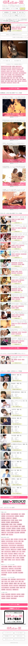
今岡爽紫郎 (19, 524)
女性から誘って (20, 545)
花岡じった (4, 532)
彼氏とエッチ (13, 549)
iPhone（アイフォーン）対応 (6, 68)
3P (23, 553)
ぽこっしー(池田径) (14, 526)
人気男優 (10, 566)
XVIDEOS (8, 596)
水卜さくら (15, 82)
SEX (22, 68)
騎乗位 (16, 81)
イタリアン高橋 (10, 532)
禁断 (22, 77)
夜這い (5, 559)
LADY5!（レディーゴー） (16, 68)
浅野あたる (13, 530)
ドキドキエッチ (9, 82)
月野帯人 (8, 514)
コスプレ (21, 555)
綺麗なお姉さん (8, 79)
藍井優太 (3, 518)
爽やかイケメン (5, 568)
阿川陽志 (8, 522)
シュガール (22, 71)
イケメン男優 (4, 566)
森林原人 (3, 530)
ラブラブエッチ (11, 543)
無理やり (3, 541)
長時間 (9, 81)
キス (11, 71)
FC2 (12, 596)
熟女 (24, 583)
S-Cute (3, 594)
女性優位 (19, 549)
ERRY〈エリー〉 (19, 66)
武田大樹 (13, 528)
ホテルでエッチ (18, 74)
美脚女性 (2, 81)
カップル (15, 541)
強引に (3, 549)
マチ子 (23, 74)
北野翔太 (17, 516)
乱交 (2, 559)
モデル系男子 (18, 570)
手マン (14, 77)
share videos (13, 598)
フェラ (13, 74)
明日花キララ (15, 589)
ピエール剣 (23, 530)
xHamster (16, 596)
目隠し (3, 557)
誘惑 (6, 81)
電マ (14, 557)
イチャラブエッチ (12, 545)
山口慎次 (8, 530)
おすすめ (18, 594)
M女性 (17, 587)
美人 (15, 79)
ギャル (5, 581)
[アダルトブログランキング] (14, 504)
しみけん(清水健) (14, 514)
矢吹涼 (7, 526)
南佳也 (16, 520)
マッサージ (7, 539)
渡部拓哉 (14, 518)
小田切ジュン (9, 518)
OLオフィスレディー (21, 579)
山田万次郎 (22, 532)
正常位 (17, 77)
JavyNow (19, 81)
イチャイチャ (24, 81)
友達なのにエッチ (5, 547)
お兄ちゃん (11, 568)
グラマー (14, 71)
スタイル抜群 (3, 82)
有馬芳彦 (3, 516)
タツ (20, 514)
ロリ (5, 76)
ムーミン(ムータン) (10, 516)
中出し (23, 551)
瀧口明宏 (18, 530)
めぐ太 (2, 76)
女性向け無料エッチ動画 (5, 77)
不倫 (22, 541)
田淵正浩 (3, 528)
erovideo (3, 596)
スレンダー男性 (18, 568)
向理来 (23, 514)
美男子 (13, 570)
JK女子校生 (13, 579)
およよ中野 (17, 532)
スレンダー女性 (5, 585)
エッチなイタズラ (19, 69)
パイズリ (2, 74)
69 (17, 555)
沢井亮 (11, 524)
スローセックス (7, 551)
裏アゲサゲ (21, 596)
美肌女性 (24, 79)
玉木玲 (20, 520)
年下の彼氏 (4, 574)
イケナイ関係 (3, 69)
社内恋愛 (24, 549)
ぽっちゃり (16, 585)
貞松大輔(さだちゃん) (6, 520)
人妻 (2, 581)
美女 (18, 82)
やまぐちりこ (9, 589)
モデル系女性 (12, 587)
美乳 (13, 79)
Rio (24, 587)
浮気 (19, 541)
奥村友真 (3, 522)
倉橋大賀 (21, 516)
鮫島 (7, 534)
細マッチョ (4, 570)
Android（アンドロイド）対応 (6, 66)
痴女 (21, 583)
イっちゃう (14, 69)
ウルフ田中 (8, 528)
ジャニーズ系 (4, 572)
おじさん (11, 534)
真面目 (15, 583)
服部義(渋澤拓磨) (5, 524)
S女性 (21, 587)
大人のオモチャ (9, 76)
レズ (17, 551)
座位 (2, 561)
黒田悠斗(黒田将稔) (15, 522)
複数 (2, 555)
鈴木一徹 (3, 514)
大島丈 (14, 524)
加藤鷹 (23, 526)
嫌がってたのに (5, 545)
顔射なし (12, 81)
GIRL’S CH (13, 594)
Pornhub (8, 598)
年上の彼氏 (20, 572)
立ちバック (3, 79)
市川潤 (12, 520)
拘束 (24, 555)
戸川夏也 (18, 528)
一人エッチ (7, 549)
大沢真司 (3, 526)
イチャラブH (9, 69)
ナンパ (3, 539)
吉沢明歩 (3, 589)
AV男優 (13, 66)
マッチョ (9, 570)
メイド (16, 581)
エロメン (8, 71)
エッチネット (3, 71)
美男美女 (13, 551)
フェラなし (10, 553)
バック (6, 74)
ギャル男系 (15, 572)
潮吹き (14, 555)
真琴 (20, 526)
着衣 (20, 77)
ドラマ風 (15, 539)
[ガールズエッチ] (13, 3)
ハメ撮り (9, 74)
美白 (21, 79)
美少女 (18, 79)
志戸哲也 (23, 528)
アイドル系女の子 (5, 587)
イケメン (14, 566)
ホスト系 (10, 572)
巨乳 (11, 77)
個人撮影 (22, 557)
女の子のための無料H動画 (17, 76)
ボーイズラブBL (9, 541)
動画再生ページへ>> (14, 117)
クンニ (18, 71)
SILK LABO (8, 594)
